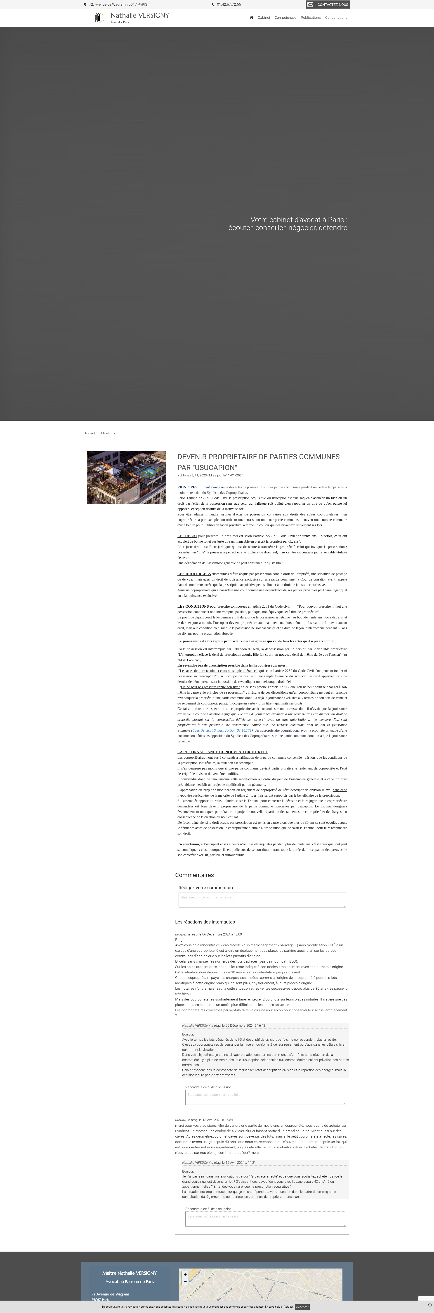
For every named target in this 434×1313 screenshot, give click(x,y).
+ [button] (185, 1274)
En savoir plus (274, 1306)
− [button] (185, 1281)
